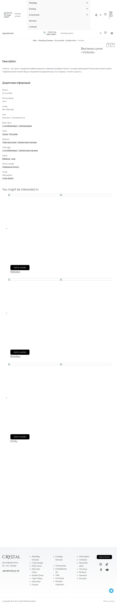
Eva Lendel (59, 40)
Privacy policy (109, 601)
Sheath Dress (38, 575)
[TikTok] (107, 564)
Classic (5, 134)
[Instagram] (100, 564)
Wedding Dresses (46, 40)
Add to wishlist (20, 267)
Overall (35, 584)
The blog (83, 569)
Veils (57, 575)
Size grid (82, 578)
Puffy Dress (37, 566)
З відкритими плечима (27, 142)
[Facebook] (101, 570)
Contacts (83, 560)
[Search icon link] (101, 15)
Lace (13, 159)
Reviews (82, 572)
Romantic (13, 134)
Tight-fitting (37, 578)
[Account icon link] (96, 15)
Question (83, 575)
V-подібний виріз (9, 126)
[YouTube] (107, 570)
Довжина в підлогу (10, 167)
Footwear (59, 578)
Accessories (60, 566)
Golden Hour (71, 40)
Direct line (36, 581)
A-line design (7, 178)
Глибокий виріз (25, 126)
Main (35, 40)
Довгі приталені (9, 142)
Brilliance (6, 159)
